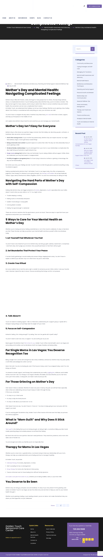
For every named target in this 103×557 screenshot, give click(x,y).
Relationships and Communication (82, 97)
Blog (39, 18)
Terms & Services (51, 535)
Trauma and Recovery (83, 115)
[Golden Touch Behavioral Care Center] (16, 6)
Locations (33, 543)
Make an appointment (13, 537)
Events (32, 18)
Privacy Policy (50, 532)
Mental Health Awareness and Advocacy (26, 84)
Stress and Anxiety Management (82, 105)
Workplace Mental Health (84, 118)
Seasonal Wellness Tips (61, 84)
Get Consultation (94, 6)
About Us (12, 18)
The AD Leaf (94, 555)
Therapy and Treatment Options (84, 111)
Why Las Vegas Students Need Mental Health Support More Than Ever (84, 153)
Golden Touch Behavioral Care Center (27, 555)
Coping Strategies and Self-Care (85, 68)
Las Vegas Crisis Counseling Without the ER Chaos (84, 162)
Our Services (22, 18)
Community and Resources (85, 63)
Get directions (75, 538)
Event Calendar (50, 529)
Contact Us (48, 18)
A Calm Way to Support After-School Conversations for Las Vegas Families (84, 142)
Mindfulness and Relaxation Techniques (85, 85)
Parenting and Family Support (46, 84)
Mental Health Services (34, 536)
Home (4, 18)
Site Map (48, 538)
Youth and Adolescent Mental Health (85, 123)
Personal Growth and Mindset (85, 92)
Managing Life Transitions (84, 72)
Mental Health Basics (83, 80)
